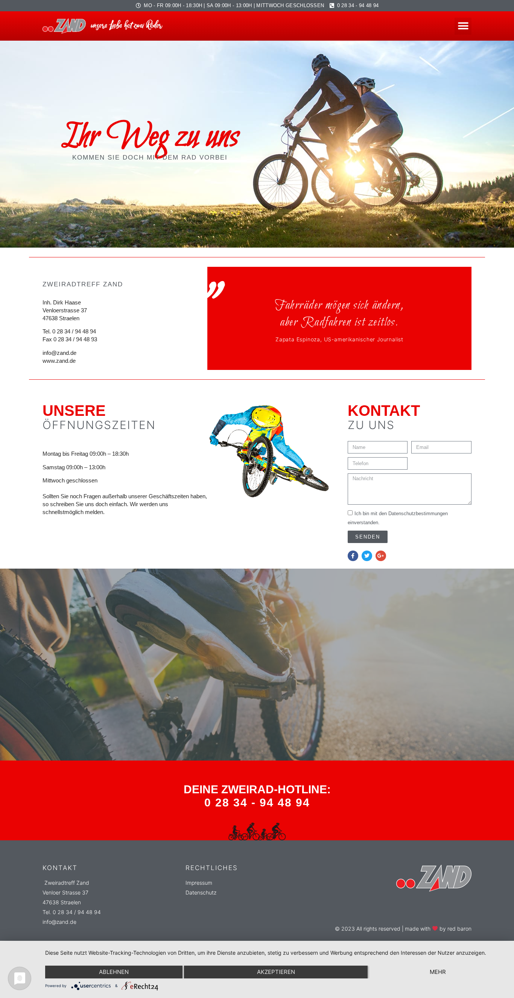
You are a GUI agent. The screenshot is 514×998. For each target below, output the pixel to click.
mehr (438, 971)
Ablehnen (114, 971)
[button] (463, 26)
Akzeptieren (276, 971)
